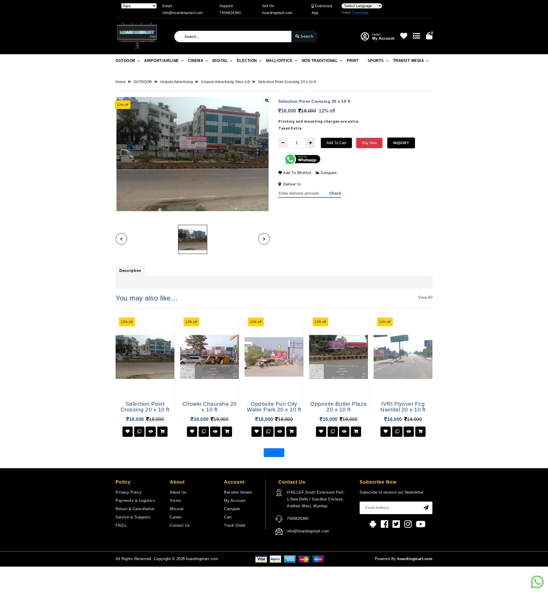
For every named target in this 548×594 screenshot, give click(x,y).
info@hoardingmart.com (308, 531)
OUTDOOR (125, 60)
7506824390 (297, 518)
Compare (328, 173)
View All (425, 297)
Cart (227, 517)
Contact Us (180, 525)
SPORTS (376, 60)
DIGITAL (220, 60)
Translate (360, 13)
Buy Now (369, 143)
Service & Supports (133, 517)
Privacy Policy (129, 492)
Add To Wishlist (296, 173)
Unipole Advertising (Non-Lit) (225, 82)
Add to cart (336, 143)
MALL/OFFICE (279, 60)
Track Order (234, 525)
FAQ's (121, 525)
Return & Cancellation (135, 509)
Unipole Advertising (176, 82)
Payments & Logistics (135, 500)
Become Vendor (238, 492)
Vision (175, 500)
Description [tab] (130, 270)
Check (335, 193)
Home (121, 82)
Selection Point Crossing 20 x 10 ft (287, 82)
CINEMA (195, 60)
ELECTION (247, 60)
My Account (234, 500)
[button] (121, 239)
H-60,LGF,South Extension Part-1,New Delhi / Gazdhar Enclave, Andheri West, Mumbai (315, 499)
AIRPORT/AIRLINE (161, 60)
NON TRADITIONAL (320, 60)
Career (176, 517)
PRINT (353, 60)
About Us (178, 492)
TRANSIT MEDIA (408, 60)
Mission (177, 509)
